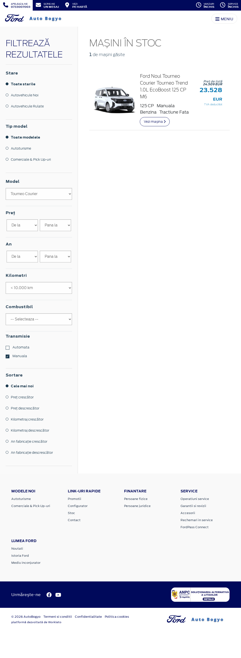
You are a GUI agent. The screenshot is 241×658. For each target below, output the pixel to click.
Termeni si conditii (57, 616)
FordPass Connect (195, 527)
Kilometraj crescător (27, 419)
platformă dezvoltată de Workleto (36, 622)
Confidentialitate (88, 616)
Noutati (17, 548)
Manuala (19, 356)
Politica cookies (117, 616)
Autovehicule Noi (24, 95)
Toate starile (23, 84)
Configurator (78, 506)
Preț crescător (22, 397)
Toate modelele (25, 137)
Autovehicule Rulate (27, 106)
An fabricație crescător (29, 441)
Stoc (71, 513)
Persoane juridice (137, 506)
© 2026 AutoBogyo (25, 616)
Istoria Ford (20, 555)
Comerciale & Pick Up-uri (31, 159)
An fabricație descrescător (32, 452)
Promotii (74, 499)
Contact (74, 520)
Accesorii (188, 513)
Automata (20, 347)
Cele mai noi (22, 386)
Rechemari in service (197, 520)
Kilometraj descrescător (30, 430)
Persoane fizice (136, 499)
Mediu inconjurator (25, 562)
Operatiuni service (195, 499)
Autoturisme (21, 148)
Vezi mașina (154, 121)
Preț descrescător (25, 408)
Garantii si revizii (193, 506)
